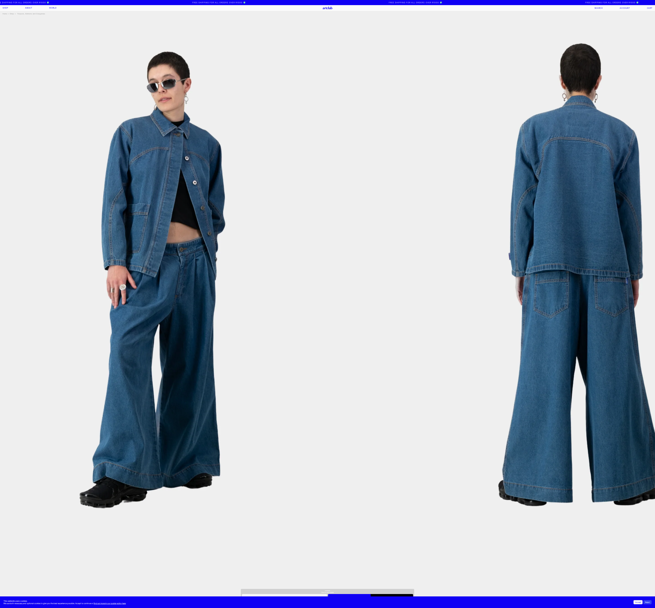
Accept (638, 602)
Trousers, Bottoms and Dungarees (31, 14)
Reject (647, 602)
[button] (5, 8)
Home (5, 14)
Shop (12, 14)
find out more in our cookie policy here (110, 603)
